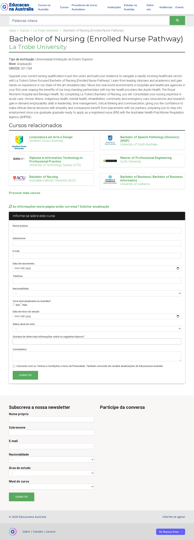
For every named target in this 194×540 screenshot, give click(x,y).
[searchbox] (15, 341)
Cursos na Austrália (44, 7)
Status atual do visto (24, 324)
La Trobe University (46, 30)
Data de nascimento (23, 263)
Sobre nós (150, 7)
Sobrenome (19, 238)
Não (24, 305)
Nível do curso (19, 481)
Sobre (26, 531)
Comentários (20, 349)
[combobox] (97, 341)
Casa (12, 30)
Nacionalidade (21, 288)
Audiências (165, 7)
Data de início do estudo (26, 311)
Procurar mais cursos (24, 193)
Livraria (50, 531)
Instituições (114, 7)
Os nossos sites (169, 531)
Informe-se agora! (174, 517)
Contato (38, 531)
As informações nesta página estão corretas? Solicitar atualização (60, 206)
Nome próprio (20, 225)
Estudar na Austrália (130, 7)
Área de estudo (20, 468)
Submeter (25, 375)
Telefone (18, 276)
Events (179, 7)
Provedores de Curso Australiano (84, 7)
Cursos (64, 7)
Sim (17, 305)
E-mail (16, 251)
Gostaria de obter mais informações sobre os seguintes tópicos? (48, 336)
